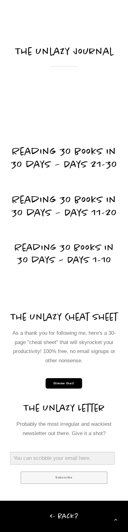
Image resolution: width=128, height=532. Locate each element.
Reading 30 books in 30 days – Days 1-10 (64, 253)
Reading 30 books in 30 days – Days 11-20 (64, 206)
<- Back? (64, 516)
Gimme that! (64, 383)
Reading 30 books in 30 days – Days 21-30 (64, 158)
